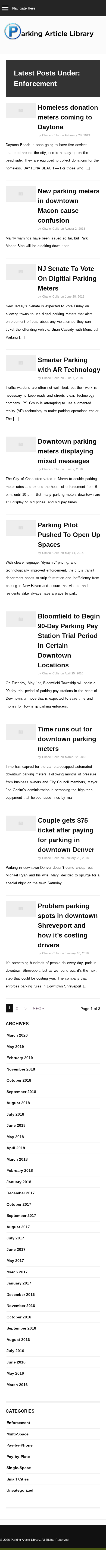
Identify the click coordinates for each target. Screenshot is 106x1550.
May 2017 (15, 1260)
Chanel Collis (51, 135)
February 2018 (20, 1170)
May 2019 (15, 1046)
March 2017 (17, 1272)
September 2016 (21, 1328)
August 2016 (18, 1339)
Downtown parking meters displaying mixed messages (67, 451)
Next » (38, 1008)
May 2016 (15, 1373)
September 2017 (21, 1215)
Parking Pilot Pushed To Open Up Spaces (69, 534)
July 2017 (15, 1238)
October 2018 (19, 1080)
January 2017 (19, 1283)
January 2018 (19, 1182)
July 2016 (15, 1351)
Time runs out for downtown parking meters (67, 738)
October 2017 (19, 1204)
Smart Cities (18, 1479)
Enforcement (18, 1422)
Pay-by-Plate (18, 1456)
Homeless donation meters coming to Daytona (68, 117)
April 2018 (16, 1148)
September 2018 (21, 1092)
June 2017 (16, 1249)
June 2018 (16, 1125)
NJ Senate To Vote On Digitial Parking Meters (67, 278)
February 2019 (20, 1058)
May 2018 (15, 1137)
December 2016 (21, 1294)
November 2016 (21, 1305)
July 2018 (15, 1114)
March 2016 (17, 1384)
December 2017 (21, 1193)
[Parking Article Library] (53, 39)
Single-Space (19, 1468)
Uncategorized (20, 1490)
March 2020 (17, 1035)
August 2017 (18, 1227)
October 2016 (19, 1317)
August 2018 (18, 1103)
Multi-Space (18, 1434)
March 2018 (17, 1159)
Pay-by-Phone (20, 1445)
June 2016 (16, 1362)
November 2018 (21, 1069)
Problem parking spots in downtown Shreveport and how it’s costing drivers (68, 925)
